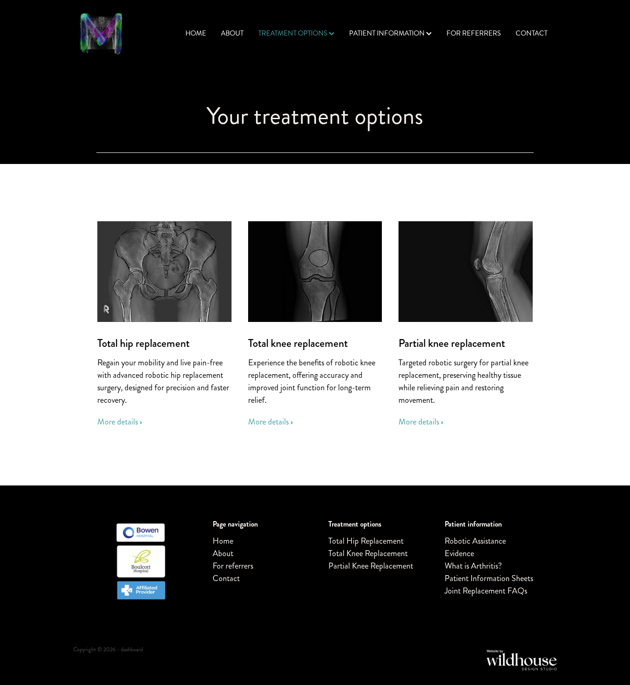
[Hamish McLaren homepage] (121, 34)
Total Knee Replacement (368, 553)
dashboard (132, 650)
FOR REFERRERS (473, 33)
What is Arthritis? (473, 566)
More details (119, 422)
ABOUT (232, 33)
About (223, 553)
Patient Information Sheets (489, 578)
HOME (195, 33)
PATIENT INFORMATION (387, 33)
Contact (226, 578)
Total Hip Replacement (366, 541)
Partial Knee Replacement (370, 566)
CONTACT (531, 33)
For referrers (233, 566)
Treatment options (354, 524)
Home (223, 541)
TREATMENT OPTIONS (293, 33)
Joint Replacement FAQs (486, 591)
